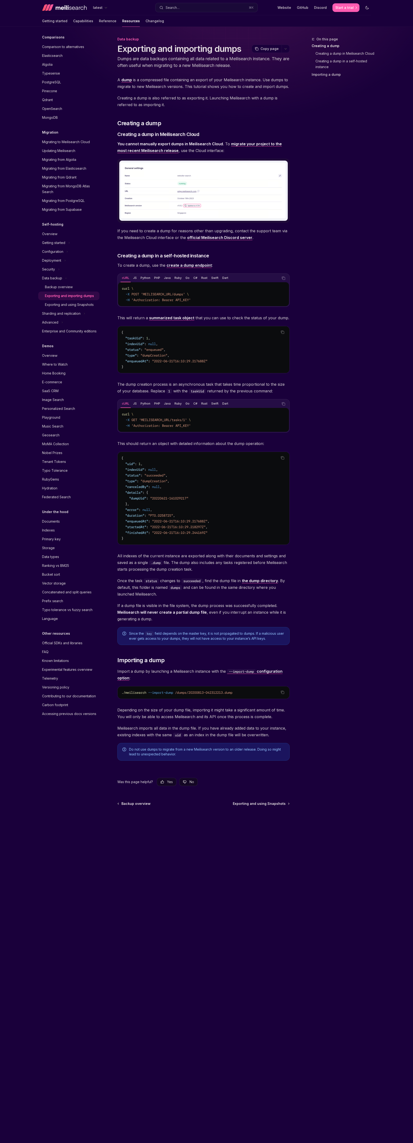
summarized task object (171, 317)
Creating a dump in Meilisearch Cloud (344, 53)
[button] (206, 7)
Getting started (54, 21)
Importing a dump (326, 74)
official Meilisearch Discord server (219, 237)
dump (126, 79)
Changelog (155, 21)
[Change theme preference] (367, 7)
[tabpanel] (203, 294)
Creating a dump (325, 46)
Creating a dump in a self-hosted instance (341, 64)
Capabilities (83, 21)
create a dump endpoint (189, 265)
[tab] (125, 278)
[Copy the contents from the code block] (283, 278)
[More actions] (286, 49)
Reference (107, 21)
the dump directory (260, 580)
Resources (131, 21)
